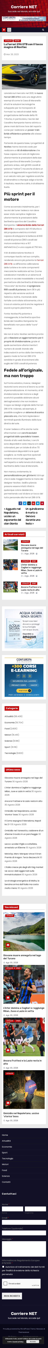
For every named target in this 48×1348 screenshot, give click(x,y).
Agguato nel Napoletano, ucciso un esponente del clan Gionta (12, 516)
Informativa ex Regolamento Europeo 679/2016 (21, 1262)
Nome (5, 1204)
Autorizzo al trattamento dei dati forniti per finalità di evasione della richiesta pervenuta (23, 1270)
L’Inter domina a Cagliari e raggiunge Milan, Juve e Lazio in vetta (23, 1010)
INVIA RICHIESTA (12, 1295)
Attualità (8, 41)
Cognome (29, 1213)
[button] (43, 29)
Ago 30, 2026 (12, 962)
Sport (34, 561)
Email (5, 1218)
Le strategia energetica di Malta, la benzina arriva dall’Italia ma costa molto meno (22, 884)
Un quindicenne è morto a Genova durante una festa (35, 516)
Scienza (8, 740)
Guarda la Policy (17, 1342)
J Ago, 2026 (28, 553)
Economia (10, 722)
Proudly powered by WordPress (16, 1329)
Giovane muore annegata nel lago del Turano (32, 548)
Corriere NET (24, 6)
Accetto (33, 1341)
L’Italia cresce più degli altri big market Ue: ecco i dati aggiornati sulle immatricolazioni (24, 871)
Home (5, 1135)
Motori (17, 41)
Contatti (6, 1182)
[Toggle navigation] (9, 29)
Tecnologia (10, 753)
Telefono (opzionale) (12, 1228)
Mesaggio (7, 1239)
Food (7, 728)
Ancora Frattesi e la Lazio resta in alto (23, 801)
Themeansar (23, 1332)
